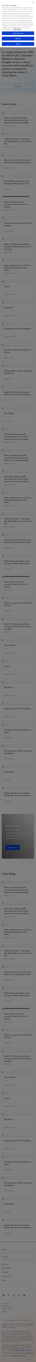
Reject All (17, 38)
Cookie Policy (17, 29)
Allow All (18, 44)
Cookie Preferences (18, 33)
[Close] (34, 3)
